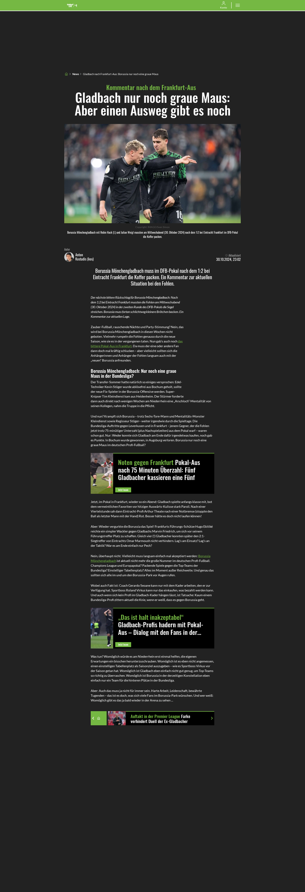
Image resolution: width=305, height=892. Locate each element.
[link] (72, 5)
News (75, 74)
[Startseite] (66, 74)
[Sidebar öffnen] (237, 5)
